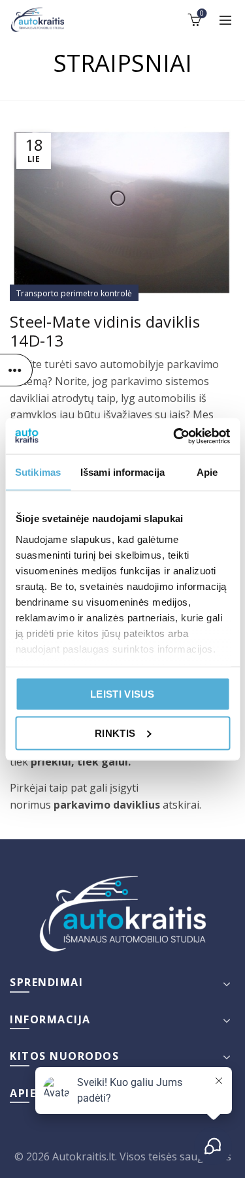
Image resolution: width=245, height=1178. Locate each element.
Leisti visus (122, 694)
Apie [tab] (207, 472)
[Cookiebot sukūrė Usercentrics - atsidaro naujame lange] (174, 435)
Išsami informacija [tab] (122, 472)
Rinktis (115, 732)
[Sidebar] (16, 370)
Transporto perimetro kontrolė (74, 293)
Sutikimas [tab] (38, 472)
